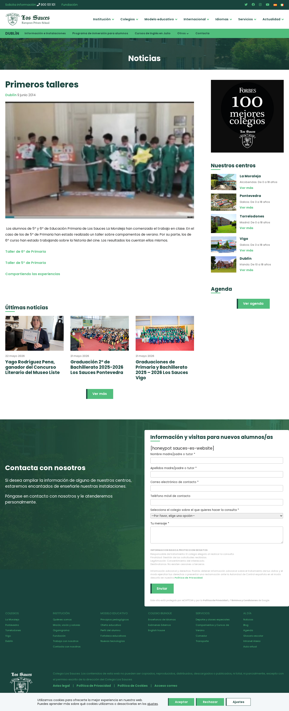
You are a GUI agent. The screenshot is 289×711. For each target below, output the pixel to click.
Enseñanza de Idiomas (162, 619)
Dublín (12, 33)
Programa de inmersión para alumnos (100, 33)
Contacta (202, 33)
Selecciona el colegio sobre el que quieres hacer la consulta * (194, 510)
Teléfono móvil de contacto (170, 496)
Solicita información (20, 5)
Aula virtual (250, 646)
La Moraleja (12, 619)
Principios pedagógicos (114, 619)
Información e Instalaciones (45, 33)
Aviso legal (61, 686)
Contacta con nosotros (67, 646)
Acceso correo (165, 686)
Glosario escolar (253, 635)
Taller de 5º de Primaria (25, 262)
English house (156, 630)
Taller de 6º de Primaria (25, 251)
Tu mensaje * (159, 523)
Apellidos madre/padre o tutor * (173, 468)
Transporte (202, 641)
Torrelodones (13, 630)
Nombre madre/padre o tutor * (172, 454)
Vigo (8, 635)
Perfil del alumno (110, 630)
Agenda (248, 630)
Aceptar (181, 702)
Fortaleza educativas (113, 635)
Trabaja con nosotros (65, 641)
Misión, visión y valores (66, 625)
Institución (102, 19)
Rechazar (210, 702)
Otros (181, 33)
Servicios (245, 19)
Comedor (201, 635)
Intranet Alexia (251, 641)
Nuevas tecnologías (112, 641)
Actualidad (271, 19)
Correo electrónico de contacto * (174, 482)
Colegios (127, 19)
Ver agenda (253, 303)
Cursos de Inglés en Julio (153, 33)
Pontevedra (12, 625)
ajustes (152, 704)
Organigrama (61, 630)
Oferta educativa (110, 625)
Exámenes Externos (159, 625)
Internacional (195, 19)
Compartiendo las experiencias (32, 274)
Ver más (99, 393)
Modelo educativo (159, 19)
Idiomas (221, 19)
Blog (245, 625)
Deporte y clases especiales (213, 619)
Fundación (70, 5)
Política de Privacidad (188, 577)
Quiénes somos (62, 619)
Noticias (248, 619)
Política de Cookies (133, 686)
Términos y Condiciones (244, 600)
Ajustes (238, 702)
